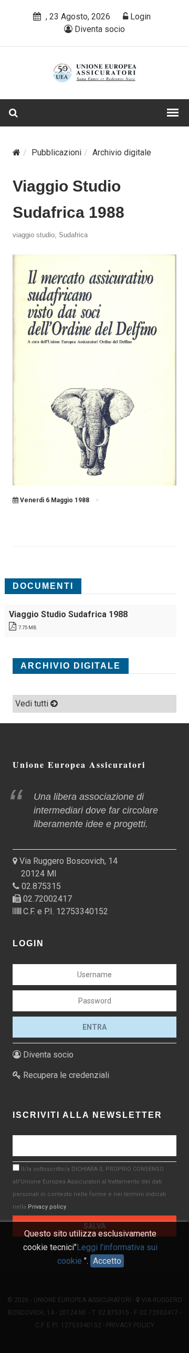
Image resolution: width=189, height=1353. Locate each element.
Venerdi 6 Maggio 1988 (53, 500)
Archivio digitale (121, 152)
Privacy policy (47, 1206)
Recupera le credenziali (65, 1075)
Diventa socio (98, 29)
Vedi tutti (32, 704)
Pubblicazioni (56, 152)
